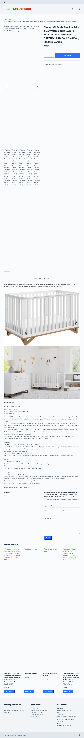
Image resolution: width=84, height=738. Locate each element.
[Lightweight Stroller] (32, 609)
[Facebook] (4, 2)
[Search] (72, 9)
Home (38, 9)
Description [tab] (37, 278)
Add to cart (67, 55)
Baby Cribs (58, 64)
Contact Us (59, 9)
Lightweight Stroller (30, 673)
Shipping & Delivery (37, 712)
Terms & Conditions (37, 715)
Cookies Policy (35, 717)
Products (44, 9)
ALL (53, 64)
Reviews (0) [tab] (47, 278)
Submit (48, 537)
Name (46, 510)
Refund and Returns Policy (39, 710)
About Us (66, 9)
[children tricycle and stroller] (51, 609)
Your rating (46, 505)
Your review (48, 518)
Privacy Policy (35, 708)
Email (65, 510)
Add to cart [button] (9, 691)
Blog (52, 9)
